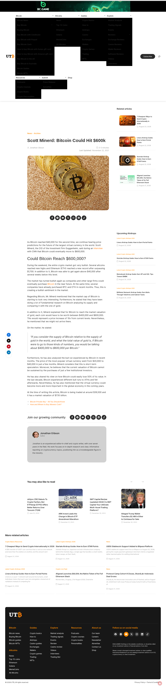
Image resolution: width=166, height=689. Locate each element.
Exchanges (87, 39)
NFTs (84, 59)
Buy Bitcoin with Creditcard (28, 35)
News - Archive (33, 133)
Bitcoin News (22, 20)
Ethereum (60, 30)
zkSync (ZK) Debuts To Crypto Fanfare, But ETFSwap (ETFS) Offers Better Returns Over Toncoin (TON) (37, 504)
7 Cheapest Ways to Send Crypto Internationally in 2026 (29, 546)
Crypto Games (88, 49)
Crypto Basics (88, 20)
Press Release (49, 82)
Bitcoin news (14, 633)
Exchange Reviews (116, 39)
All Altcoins (61, 44)
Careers (95, 637)
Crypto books (77, 640)
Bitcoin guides (15, 640)
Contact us (96, 647)
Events (111, 30)
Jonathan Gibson (37, 148)
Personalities (76, 643)
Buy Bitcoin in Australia (27, 63)
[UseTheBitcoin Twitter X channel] (131, 634)
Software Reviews (116, 54)
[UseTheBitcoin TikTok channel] (147, 634)
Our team (96, 633)
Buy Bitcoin (22, 25)
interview (98, 248)
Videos (111, 59)
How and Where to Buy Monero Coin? (45, 404)
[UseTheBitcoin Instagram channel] (136, 634)
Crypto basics (36, 633)
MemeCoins (61, 39)
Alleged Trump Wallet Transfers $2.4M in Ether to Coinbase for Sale (132, 516)
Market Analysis (115, 20)
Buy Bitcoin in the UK (26, 59)
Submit (45, 78)
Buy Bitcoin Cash (24, 44)
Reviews (111, 35)
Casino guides (36, 643)
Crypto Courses (24, 87)
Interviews (112, 63)
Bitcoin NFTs (22, 73)
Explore (110, 16)
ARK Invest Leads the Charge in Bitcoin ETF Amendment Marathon (69, 516)
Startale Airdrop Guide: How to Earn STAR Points (144, 159)
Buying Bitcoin (23, 30)
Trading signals (56, 637)
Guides (84, 16)
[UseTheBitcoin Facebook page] (115, 634)
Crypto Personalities (25, 96)
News (58, 20)
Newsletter (96, 640)
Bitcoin (19, 16)
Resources (20, 78)
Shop (70, 78)
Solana (59, 35)
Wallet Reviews (114, 49)
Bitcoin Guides (23, 68)
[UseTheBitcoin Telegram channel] (121, 634)
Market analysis (57, 633)
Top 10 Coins (61, 25)
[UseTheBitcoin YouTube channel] (126, 634)
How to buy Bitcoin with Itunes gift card (34, 49)
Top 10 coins (14, 659)
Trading (85, 54)
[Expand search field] (159, 57)
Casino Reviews (115, 44)
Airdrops (86, 30)
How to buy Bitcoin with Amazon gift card (35, 54)
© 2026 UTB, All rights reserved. (17, 682)
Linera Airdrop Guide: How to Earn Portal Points (145, 140)
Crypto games (36, 653)
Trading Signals (114, 25)
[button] (53, 15)
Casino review (56, 647)
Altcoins (58, 16)
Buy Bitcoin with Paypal (27, 39)
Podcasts (21, 82)
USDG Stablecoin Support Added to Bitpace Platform (129, 546)
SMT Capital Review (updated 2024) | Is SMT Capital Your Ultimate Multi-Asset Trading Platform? (100, 504)
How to (85, 25)
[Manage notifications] (160, 683)
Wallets (85, 44)
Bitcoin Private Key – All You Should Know (47, 402)
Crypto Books (23, 92)
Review (53, 643)
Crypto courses (77, 637)
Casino (85, 35)
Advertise (47, 87)
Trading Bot (55, 657)
